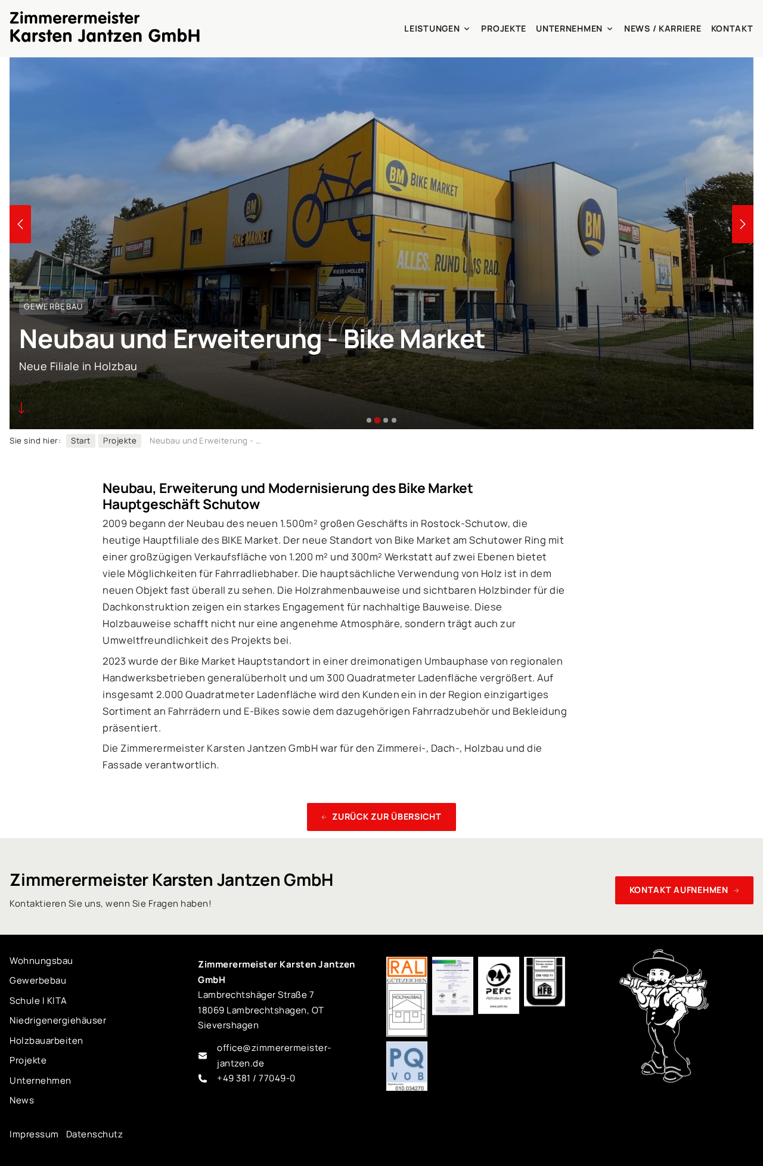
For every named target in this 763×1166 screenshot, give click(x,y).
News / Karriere (663, 28)
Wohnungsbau (41, 960)
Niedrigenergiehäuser (58, 1020)
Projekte (503, 28)
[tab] (369, 420)
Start (80, 440)
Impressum (34, 1134)
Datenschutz (94, 1134)
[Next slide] (742, 224)
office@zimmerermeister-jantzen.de (274, 1055)
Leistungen (432, 28)
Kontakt (732, 28)
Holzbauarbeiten (46, 1040)
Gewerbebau (38, 980)
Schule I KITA (38, 1000)
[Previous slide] (20, 224)
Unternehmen (569, 28)
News (22, 1100)
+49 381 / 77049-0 (256, 1078)
